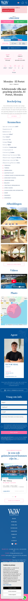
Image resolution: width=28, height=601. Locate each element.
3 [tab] (15, 496)
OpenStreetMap (15, 324)
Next (26, 32)
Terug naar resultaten (5, 44)
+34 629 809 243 (19, 550)
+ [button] (2, 298)
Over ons (14, 525)
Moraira (14, 521)
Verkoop (14, 534)
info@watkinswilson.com (11, 376)
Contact (21, 21)
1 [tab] (12, 496)
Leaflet (6, 324)
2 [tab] (14, 496)
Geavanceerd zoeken (8, 10)
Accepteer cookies (12, 588)
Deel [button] (15, 43)
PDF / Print (23, 44)
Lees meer (14, 116)
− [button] (2, 300)
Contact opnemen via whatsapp (15, 390)
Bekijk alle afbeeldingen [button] (14, 264)
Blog (14, 537)
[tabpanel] (14, 478)
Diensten (14, 531)
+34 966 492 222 (9, 373)
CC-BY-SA (25, 324)
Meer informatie (7, 584)
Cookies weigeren (12, 594)
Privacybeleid (6, 427)
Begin (14, 518)
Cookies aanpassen (12, 591)
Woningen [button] (14, 528)
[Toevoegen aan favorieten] (2, 40)
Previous (1, 32)
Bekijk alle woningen (14, 500)
